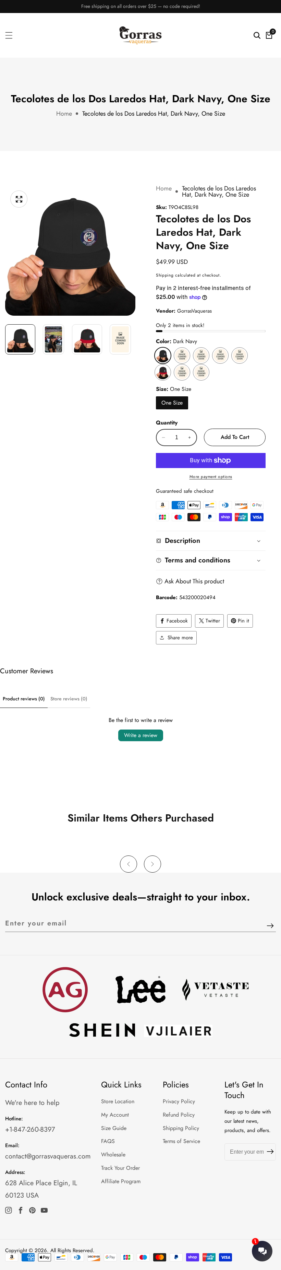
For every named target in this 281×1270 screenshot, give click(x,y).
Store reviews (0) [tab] (68, 698)
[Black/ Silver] (201, 355)
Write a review (140, 735)
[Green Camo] (182, 372)
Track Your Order (120, 1168)
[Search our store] (257, 35)
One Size (172, 403)
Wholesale (113, 1154)
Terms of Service (181, 1141)
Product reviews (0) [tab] (24, 698)
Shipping (165, 275)
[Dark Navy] (163, 355)
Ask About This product (194, 581)
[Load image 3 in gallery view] (87, 339)
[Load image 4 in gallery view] (121, 339)
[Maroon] (220, 355)
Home (64, 113)
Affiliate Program (120, 1181)
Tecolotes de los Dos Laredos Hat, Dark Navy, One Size (153, 113)
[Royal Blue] (239, 355)
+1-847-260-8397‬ (30, 1129)
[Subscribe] (270, 926)
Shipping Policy (181, 1128)
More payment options (211, 477)
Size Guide (113, 1128)
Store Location (117, 1101)
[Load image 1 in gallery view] (20, 339)
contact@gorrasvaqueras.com (48, 1156)
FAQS (108, 1141)
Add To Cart (235, 437)
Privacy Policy (179, 1101)
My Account (115, 1115)
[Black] (182, 355)
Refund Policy (179, 1115)
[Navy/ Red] (163, 372)
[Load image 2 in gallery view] (54, 339)
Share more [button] (180, 637)
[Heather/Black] (201, 372)
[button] (128, 864)
